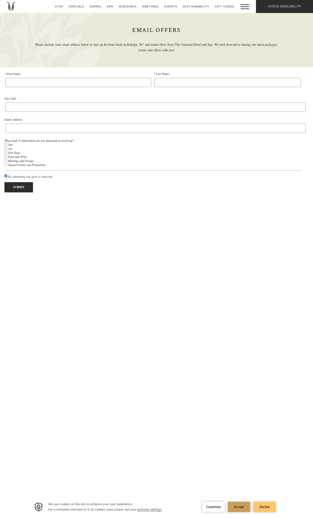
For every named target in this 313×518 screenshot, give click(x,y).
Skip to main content (14, 2)
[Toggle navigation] (245, 6)
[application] (156, 507)
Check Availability (284, 6)
